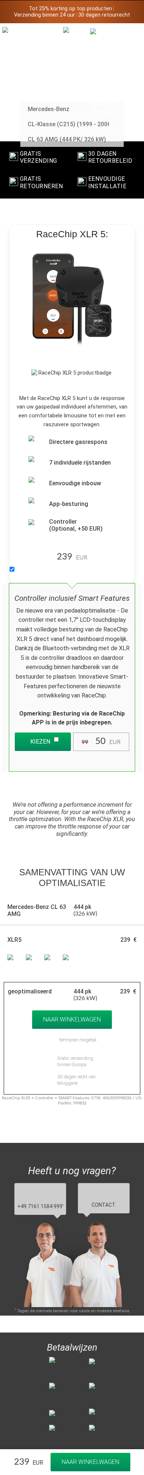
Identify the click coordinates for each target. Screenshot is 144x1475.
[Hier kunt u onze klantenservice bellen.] (103, 71)
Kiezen (40, 741)
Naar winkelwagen (90, 1461)
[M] (130, 32)
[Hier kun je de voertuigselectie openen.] (76, 87)
